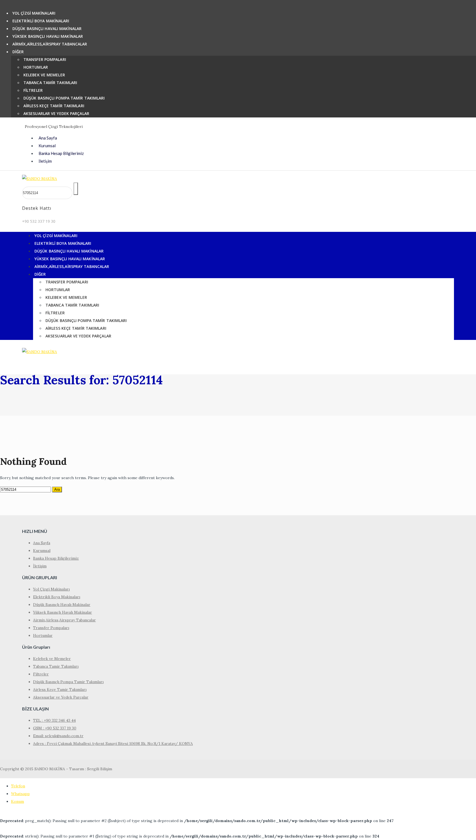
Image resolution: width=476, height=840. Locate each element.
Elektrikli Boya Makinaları (40, 20)
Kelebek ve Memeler (44, 74)
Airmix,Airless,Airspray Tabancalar (49, 44)
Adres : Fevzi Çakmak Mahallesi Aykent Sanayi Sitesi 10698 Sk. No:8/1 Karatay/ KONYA (113, 743)
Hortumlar (35, 67)
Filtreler (33, 90)
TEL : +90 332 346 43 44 (54, 720)
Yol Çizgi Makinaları (33, 13)
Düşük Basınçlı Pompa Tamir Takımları (64, 98)
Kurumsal (47, 145)
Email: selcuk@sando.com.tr (58, 735)
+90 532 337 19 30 (38, 221)
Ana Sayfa (48, 137)
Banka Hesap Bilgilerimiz (61, 153)
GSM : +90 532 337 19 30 (54, 728)
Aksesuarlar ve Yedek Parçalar (56, 113)
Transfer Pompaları (44, 59)
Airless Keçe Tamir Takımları (53, 105)
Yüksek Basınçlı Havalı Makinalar (47, 36)
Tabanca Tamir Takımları (50, 82)
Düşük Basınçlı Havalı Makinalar (47, 28)
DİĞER (18, 51)
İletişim (45, 161)
